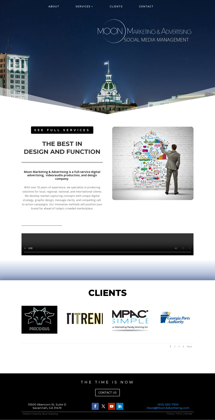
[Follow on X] (103, 406)
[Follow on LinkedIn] (119, 406)
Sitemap (188, 413)
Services (83, 6)
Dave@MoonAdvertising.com (168, 408)
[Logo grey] (39, 332)
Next (189, 346)
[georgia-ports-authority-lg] (175, 330)
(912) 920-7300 (168, 404)
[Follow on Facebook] (95, 406)
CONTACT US (107, 392)
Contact (146, 6)
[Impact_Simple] (130, 330)
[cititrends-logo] (85, 330)
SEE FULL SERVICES (62, 130)
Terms (179, 413)
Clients (116, 6)
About (53, 6)
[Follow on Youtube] (111, 406)
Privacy (170, 413)
